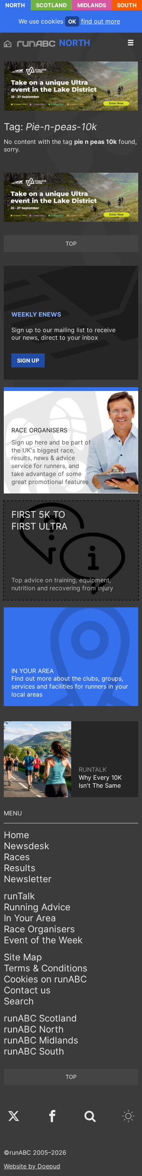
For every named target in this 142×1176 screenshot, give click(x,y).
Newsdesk (26, 845)
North (15, 5)
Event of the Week (43, 940)
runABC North (34, 1029)
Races (17, 856)
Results (20, 867)
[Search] (90, 1117)
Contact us (27, 990)
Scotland (51, 5)
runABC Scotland (40, 1018)
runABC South (34, 1051)
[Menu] (130, 43)
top (71, 243)
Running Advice (37, 907)
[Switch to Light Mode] (128, 1117)
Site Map (23, 957)
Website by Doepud (32, 1166)
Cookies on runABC (45, 979)
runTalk (19, 896)
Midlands (91, 5)
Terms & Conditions (45, 968)
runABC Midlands (41, 1040)
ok (72, 21)
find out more (100, 21)
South (127, 5)
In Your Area (30, 918)
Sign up (28, 360)
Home (16, 834)
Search (19, 1001)
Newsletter (27, 878)
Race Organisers (39, 929)
